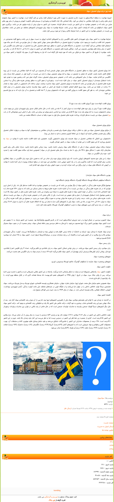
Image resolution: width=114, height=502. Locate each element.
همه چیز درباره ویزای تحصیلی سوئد (99, 11)
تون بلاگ (52, 500)
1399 (111, 445)
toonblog (57, 490)
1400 (111, 442)
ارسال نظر (67, 408)
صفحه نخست (108, 423)
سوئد (7, 138)
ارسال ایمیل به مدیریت (105, 426)
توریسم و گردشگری (57, 3)
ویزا (109, 115)
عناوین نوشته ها (107, 430)
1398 (111, 449)
